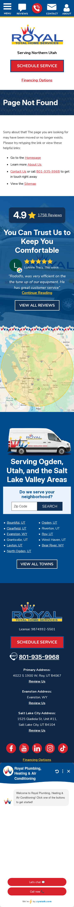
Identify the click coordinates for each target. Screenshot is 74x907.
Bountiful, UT (16, 522)
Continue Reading (37, 293)
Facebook (11, 748)
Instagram (50, 748)
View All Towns (37, 564)
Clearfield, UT (16, 528)
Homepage (33, 157)
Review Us (37, 681)
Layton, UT (14, 545)
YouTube (24, 748)
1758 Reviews (50, 215)
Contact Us (18, 171)
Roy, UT (47, 534)
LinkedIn (37, 748)
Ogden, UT (49, 522)
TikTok (63, 748)
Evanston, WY (17, 534)
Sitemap (30, 183)
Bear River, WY (53, 545)
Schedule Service (37, 66)
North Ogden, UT (19, 551)
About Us (35, 164)
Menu (7, 13)
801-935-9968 (37, 8)
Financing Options (37, 80)
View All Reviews (37, 305)
